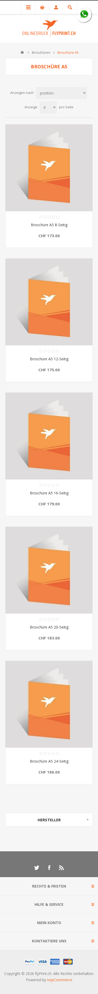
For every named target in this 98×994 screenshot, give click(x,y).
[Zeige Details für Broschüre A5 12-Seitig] (49, 302)
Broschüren (41, 52)
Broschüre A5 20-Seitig (49, 627)
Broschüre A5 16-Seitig (49, 492)
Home (22, 52)
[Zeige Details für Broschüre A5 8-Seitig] (49, 167)
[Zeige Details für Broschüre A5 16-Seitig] (49, 436)
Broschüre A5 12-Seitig (49, 358)
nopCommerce (59, 979)
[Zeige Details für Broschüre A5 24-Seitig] (49, 704)
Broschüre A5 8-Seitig (49, 224)
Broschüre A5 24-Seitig (49, 761)
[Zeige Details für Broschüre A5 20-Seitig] (49, 570)
